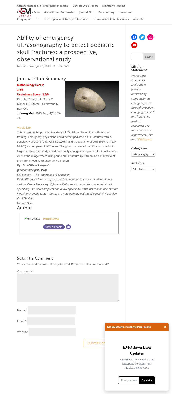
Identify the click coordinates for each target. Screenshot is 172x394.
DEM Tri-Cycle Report (85, 5)
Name (22, 310)
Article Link (24, 127)
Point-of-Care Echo (28, 12)
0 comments (61, 66)
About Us (138, 19)
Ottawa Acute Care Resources (111, 19)
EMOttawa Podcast (113, 5)
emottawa (27, 66)
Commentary (106, 12)
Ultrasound (125, 12)
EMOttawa (144, 139)
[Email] (68, 226)
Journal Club (86, 12)
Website (22, 332)
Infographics (24, 19)
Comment (25, 271)
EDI (38, 19)
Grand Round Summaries (59, 12)
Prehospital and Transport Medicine (66, 19)
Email (21, 321)
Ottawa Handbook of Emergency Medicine (42, 5)
